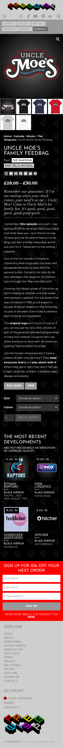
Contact (11, 680)
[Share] (6, 173)
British (37, 24)
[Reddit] (30, 173)
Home (7, 136)
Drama (25, 29)
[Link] (31, 6)
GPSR (30, 386)
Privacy (10, 661)
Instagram (12, 665)
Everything (12, 641)
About (9, 637)
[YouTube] (35, 16)
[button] (58, 39)
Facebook (11, 677)
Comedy (8, 24)
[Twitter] (25, 173)
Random (39, 29)
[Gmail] (16, 173)
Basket (9, 702)
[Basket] (50, 16)
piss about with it (44, 362)
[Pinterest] (35, 173)
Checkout (11, 707)
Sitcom (23, 24)
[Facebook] (43, 16)
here (31, 616)
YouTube (10, 673)
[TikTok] (28, 16)
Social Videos (15, 645)
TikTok (9, 669)
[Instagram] (21, 16)
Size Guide (14, 386)
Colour (8, 407)
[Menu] (4, 16)
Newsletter (13, 649)
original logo (18, 323)
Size (7, 398)
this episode (28, 224)
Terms (8, 657)
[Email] (11, 173)
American (9, 29)
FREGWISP (14, 741)
